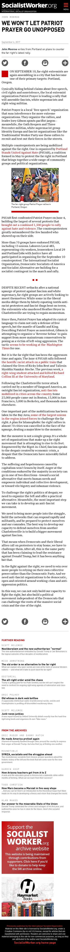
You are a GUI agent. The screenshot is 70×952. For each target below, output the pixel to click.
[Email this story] (45, 65)
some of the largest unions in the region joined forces (34, 416)
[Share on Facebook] (25, 65)
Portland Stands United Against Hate (34, 150)
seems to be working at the (32, 346)
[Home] (29, 5)
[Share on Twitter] (5, 65)
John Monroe (11, 16)
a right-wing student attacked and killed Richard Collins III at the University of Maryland (33, 372)
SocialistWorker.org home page (35, 942)
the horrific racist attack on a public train (29, 362)
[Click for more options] (65, 65)
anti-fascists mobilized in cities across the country (29, 392)
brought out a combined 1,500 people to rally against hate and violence (31, 226)
